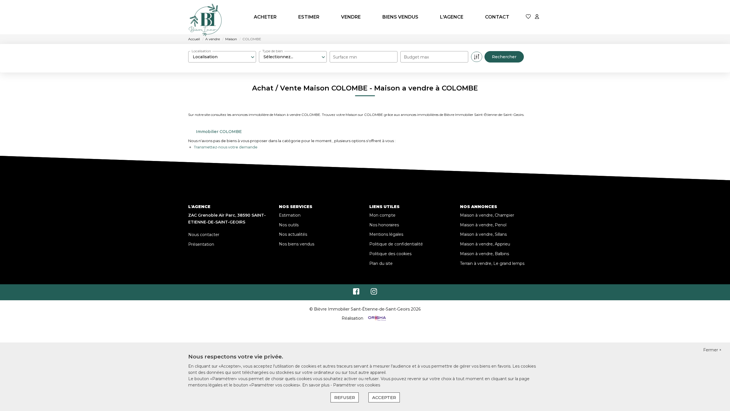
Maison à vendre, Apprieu (485, 244)
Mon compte (382, 215)
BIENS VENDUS (400, 17)
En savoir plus (316, 385)
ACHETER (265, 17)
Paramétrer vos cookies (356, 385)
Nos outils (289, 224)
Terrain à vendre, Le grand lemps (492, 263)
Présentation (201, 244)
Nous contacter (203, 234)
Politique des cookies (390, 253)
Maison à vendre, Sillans (483, 234)
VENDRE (351, 17)
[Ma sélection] (528, 17)
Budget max (416, 57)
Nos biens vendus (296, 244)
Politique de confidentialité (396, 244)
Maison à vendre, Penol (483, 224)
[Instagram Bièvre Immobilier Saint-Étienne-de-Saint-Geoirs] (374, 292)
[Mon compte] (537, 17)
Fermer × (712, 349)
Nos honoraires (384, 224)
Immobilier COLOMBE (219, 131)
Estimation (290, 215)
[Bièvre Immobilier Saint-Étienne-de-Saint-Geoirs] (205, 17)
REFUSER (344, 397)
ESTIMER (308, 17)
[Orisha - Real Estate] (376, 318)
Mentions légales (386, 234)
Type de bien (272, 51)
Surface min (345, 57)
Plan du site (381, 263)
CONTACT (497, 17)
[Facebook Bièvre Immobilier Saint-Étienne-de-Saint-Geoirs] (356, 292)
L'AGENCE (451, 17)
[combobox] (222, 56)
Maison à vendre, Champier (487, 215)
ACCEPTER (384, 397)
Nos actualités (293, 234)
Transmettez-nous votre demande (225, 147)
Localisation (201, 51)
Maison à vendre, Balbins (484, 253)
